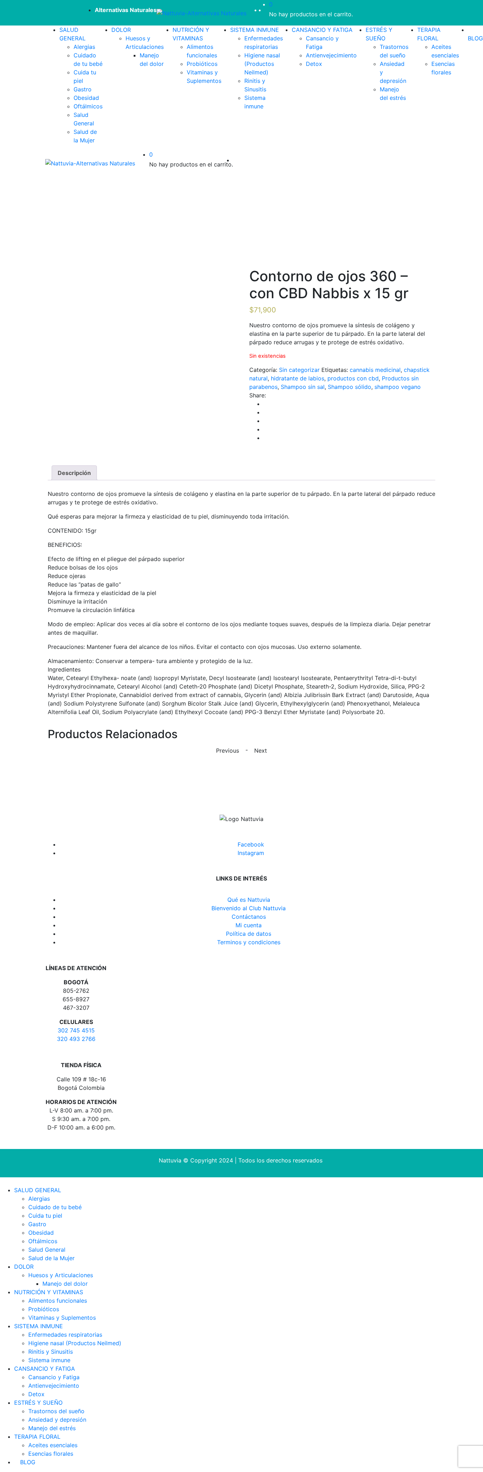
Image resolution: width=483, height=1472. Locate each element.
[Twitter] (265, 412)
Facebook (251, 844)
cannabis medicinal (375, 369)
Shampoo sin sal (303, 386)
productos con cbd (353, 378)
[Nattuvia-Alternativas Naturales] (201, 12)
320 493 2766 (76, 1038)
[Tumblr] (265, 429)
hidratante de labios (297, 378)
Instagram (251, 852)
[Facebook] (265, 403)
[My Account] (267, 9)
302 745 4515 (76, 1030)
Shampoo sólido (349, 386)
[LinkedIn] (265, 420)
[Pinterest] (265, 437)
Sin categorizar (299, 369)
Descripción (74, 472)
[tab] (74, 472)
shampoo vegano (397, 386)
